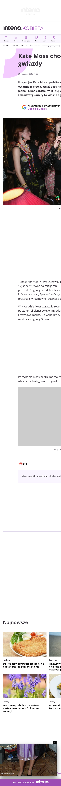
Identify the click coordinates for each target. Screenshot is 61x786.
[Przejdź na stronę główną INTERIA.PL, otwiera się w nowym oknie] (13, 28)
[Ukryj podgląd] (55, 742)
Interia (6, 46)
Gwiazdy (24, 46)
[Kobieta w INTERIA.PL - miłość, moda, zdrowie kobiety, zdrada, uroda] (33, 28)
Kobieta (15, 46)
